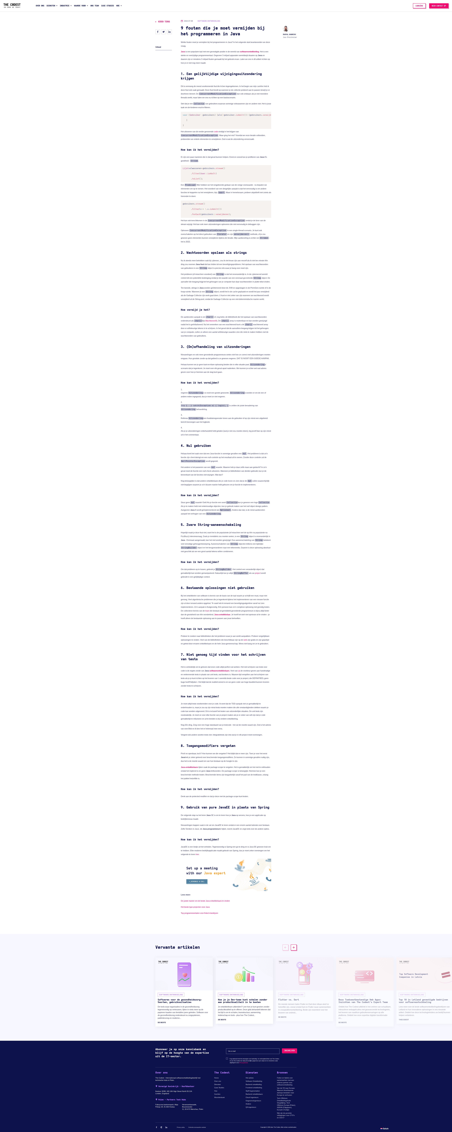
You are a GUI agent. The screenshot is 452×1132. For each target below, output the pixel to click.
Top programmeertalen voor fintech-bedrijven (199, 913)
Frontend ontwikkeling (254, 1088)
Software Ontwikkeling (254, 1081)
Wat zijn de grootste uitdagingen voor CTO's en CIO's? (286, 1115)
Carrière (217, 1094)
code (216, 132)
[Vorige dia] (285, 947)
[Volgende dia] (294, 947)
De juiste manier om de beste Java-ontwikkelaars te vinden (205, 901)
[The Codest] (12, 7)
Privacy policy (181, 1127)
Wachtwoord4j (211, 321)
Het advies (250, 1078)
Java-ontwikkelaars (189, 767)
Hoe (215, 1091)
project (258, 573)
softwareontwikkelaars (219, 671)
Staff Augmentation (253, 1091)
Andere (248, 1104)
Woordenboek (219, 1097)
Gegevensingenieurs (253, 1101)
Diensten (217, 1084)
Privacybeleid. (244, 1062)
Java (183, 52)
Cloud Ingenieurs (252, 1097)
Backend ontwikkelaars (254, 1094)
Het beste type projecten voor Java (195, 907)
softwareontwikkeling (249, 52)
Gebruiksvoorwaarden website (197, 1127)
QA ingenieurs (251, 1107)
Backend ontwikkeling (254, 1084)
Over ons (217, 1081)
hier (197, 854)
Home (216, 1078)
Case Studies (219, 1088)
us (239, 671)
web (245, 640)
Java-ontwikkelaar (222, 615)
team (207, 611)
